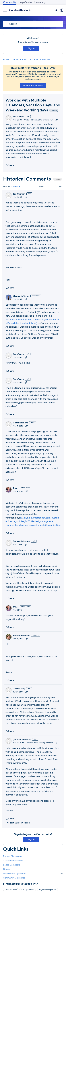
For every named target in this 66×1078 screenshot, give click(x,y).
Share (10, 165)
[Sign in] (61, 10)
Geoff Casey (19, 688)
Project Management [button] (47, 889)
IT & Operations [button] (27, 889)
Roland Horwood (21, 635)
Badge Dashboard (11, 864)
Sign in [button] (31, 48)
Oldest (15, 186)
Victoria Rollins (20, 422)
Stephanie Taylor (21, 296)
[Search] (56, 10)
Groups (6, 869)
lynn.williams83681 (22, 739)
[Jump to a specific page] (60, 186)
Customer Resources (13, 860)
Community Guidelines (14, 877)
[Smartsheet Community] (20, 10)
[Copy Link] (56, 119)
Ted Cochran (19, 194)
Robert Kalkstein (21, 541)
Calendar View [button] (11, 889)
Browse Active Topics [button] (33, 85)
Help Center (25, 2)
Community (9, 2)
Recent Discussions (12, 856)
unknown (49, 120)
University (40, 2)
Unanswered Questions (33, 873)
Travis (15, 488)
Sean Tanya (18, 116)
